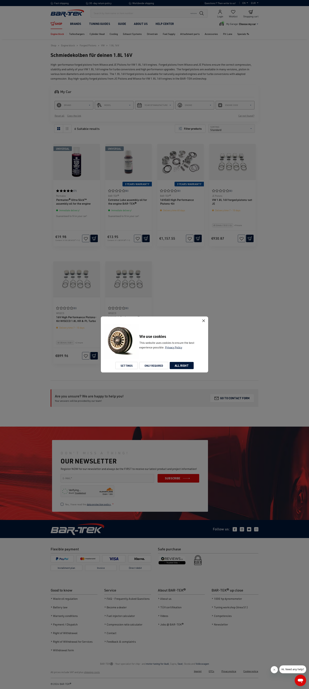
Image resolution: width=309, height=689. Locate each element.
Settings (127, 365)
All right (182, 365)
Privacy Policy (173, 347)
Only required (153, 365)
